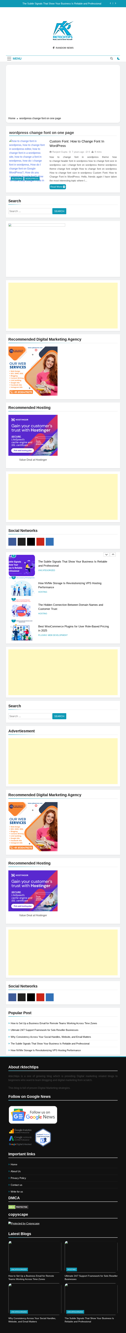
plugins (42, 635)
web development (58, 635)
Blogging (17, 179)
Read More (56, 186)
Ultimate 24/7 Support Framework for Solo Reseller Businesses (44, 1030)
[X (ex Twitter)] (22, 542)
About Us (16, 1171)
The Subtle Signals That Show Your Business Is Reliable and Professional (61, 3)
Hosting (42, 592)
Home (14, 1164)
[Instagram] (31, 542)
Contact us (16, 1184)
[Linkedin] (50, 542)
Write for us (17, 1191)
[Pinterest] (40, 542)
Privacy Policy (18, 1178)
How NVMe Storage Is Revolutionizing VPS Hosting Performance (46, 1050)
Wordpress (31, 179)
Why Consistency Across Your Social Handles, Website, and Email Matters (51, 1036)
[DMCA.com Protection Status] (18, 1208)
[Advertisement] (63, 92)
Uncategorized (46, 570)
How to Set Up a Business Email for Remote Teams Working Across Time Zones (54, 1023)
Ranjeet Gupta (59, 151)
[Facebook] (12, 542)
